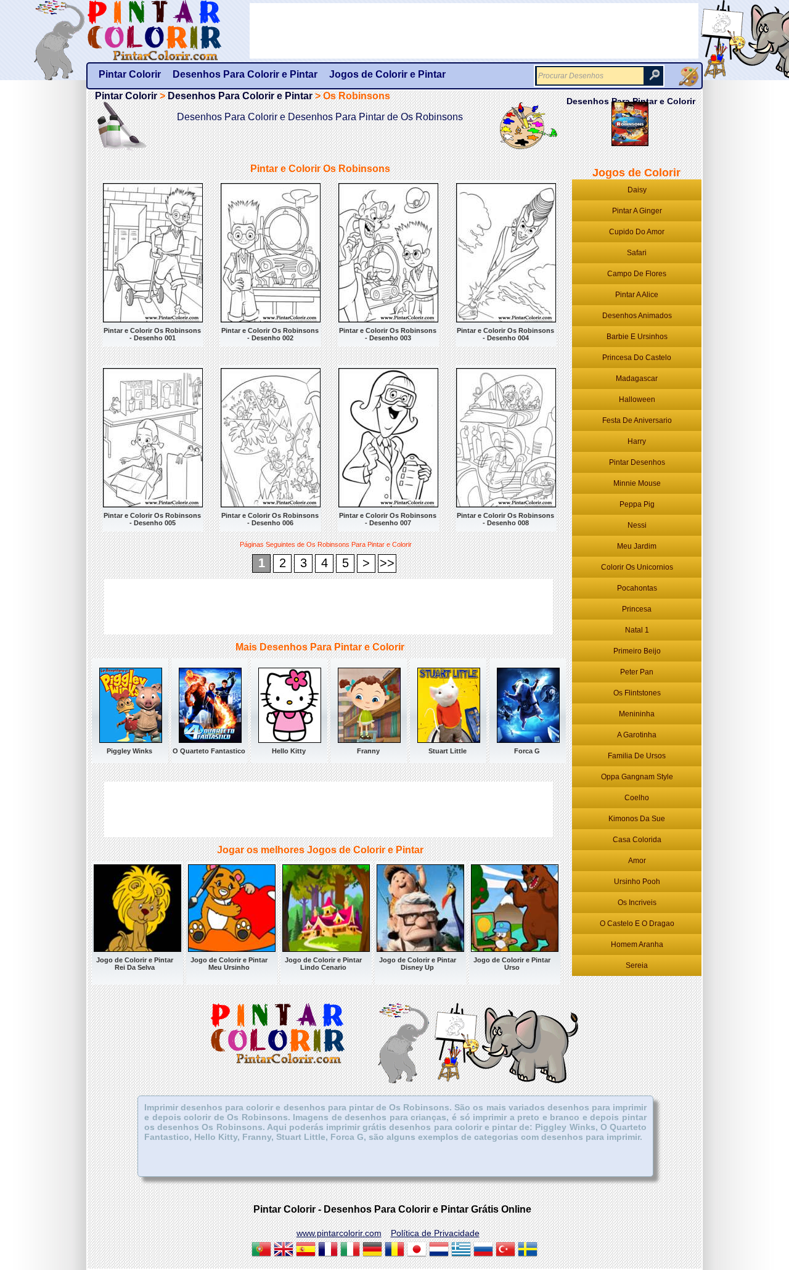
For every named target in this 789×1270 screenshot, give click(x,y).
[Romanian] (394, 1251)
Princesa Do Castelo (636, 357)
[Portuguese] (261, 1251)
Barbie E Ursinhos (637, 336)
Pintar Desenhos (637, 462)
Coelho (636, 797)
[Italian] (350, 1251)
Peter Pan (636, 672)
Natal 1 (637, 630)
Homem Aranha (637, 944)
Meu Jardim (636, 546)
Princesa (637, 609)
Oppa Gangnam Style (637, 776)
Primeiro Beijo (637, 651)
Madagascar (637, 378)
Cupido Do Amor (636, 231)
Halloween (637, 399)
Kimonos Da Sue (636, 818)
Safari (637, 252)
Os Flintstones (637, 693)
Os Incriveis (637, 902)
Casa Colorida (637, 839)
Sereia (637, 965)
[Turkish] (505, 1251)
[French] (328, 1251)
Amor (637, 860)
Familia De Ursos (637, 756)
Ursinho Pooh (637, 881)
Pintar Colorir (168, 31)
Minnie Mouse (637, 483)
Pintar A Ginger (637, 211)
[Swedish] (528, 1251)
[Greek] (461, 1251)
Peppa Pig (637, 504)
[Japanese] (417, 1251)
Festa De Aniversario (637, 420)
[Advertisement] (328, 606)
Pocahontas (637, 588)
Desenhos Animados (637, 315)
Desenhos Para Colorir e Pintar (240, 96)
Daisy (637, 190)
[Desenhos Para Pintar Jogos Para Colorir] (688, 76)
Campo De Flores (636, 273)
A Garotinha (636, 735)
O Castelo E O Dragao (637, 923)
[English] (283, 1251)
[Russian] (483, 1251)
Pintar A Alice (636, 294)
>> (387, 563)
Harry (637, 441)
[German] (372, 1251)
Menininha (637, 714)
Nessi (637, 525)
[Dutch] (439, 1251)
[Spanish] (306, 1251)
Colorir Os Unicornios (637, 567)
